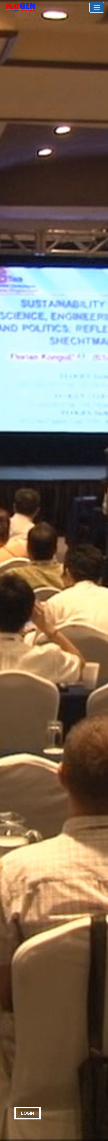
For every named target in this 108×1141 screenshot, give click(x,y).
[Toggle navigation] (96, 7)
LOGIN (27, 1113)
